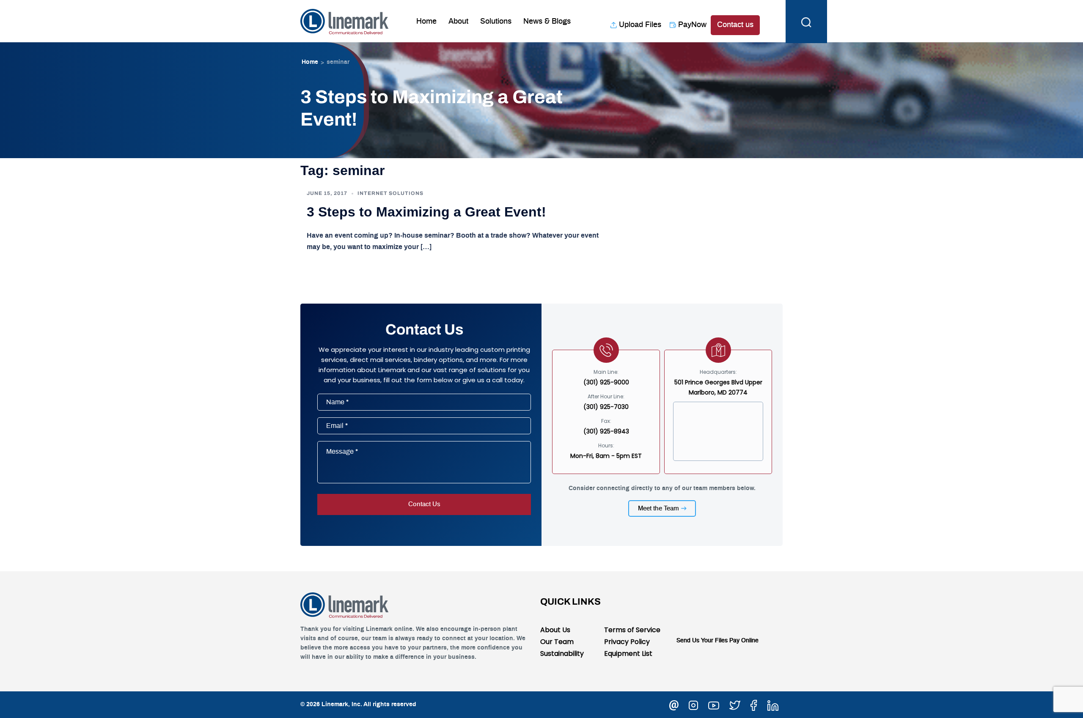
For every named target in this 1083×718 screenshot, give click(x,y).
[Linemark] (344, 20)
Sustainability (562, 653)
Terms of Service (632, 630)
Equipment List (628, 653)
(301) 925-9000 (606, 382)
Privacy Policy (627, 642)
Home (426, 21)
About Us (555, 630)
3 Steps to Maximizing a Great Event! (426, 211)
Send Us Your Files (702, 641)
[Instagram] (693, 704)
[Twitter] (734, 704)
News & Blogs (547, 21)
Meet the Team (658, 508)
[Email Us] (674, 704)
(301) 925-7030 (606, 407)
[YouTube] (713, 704)
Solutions (495, 21)
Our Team (557, 642)
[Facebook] (753, 704)
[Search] (806, 21)
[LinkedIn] (772, 704)
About (458, 21)
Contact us (735, 25)
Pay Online (744, 641)
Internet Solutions (390, 193)
